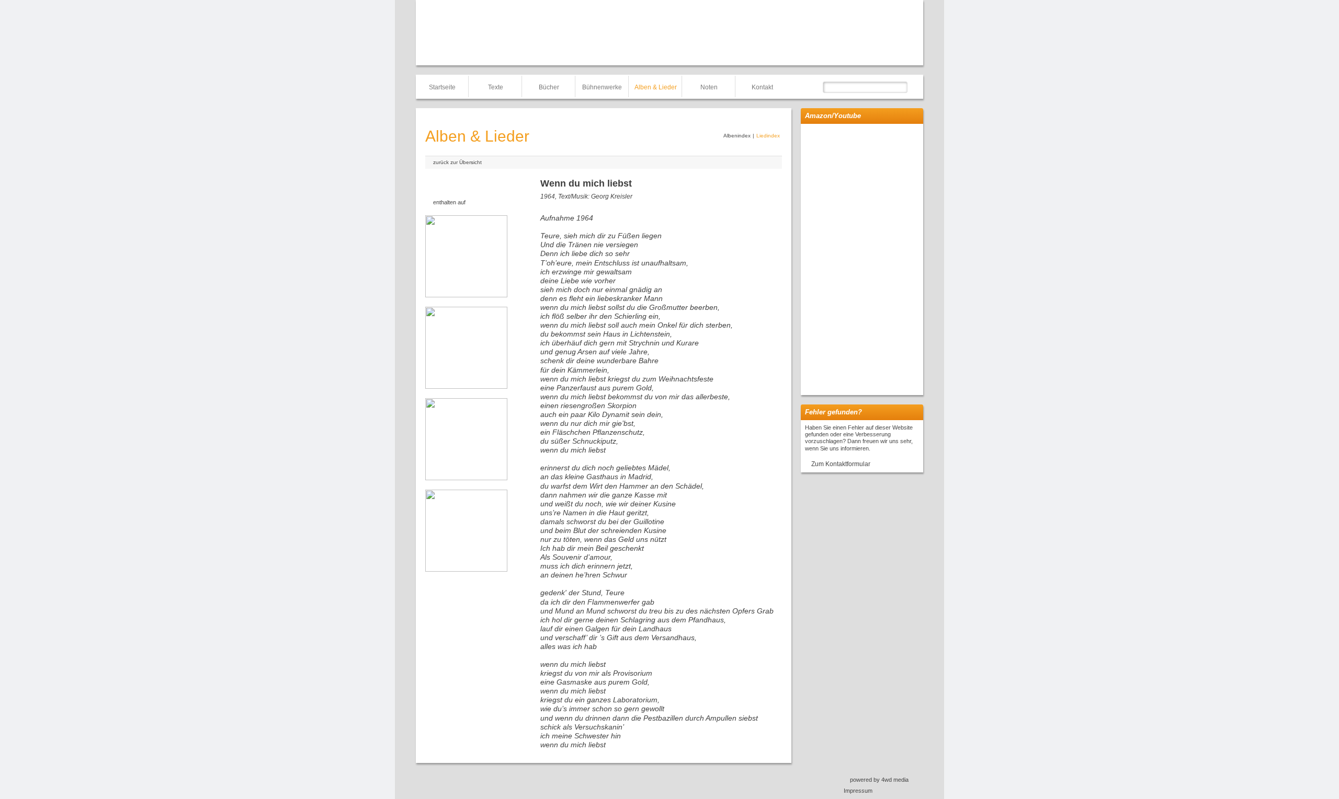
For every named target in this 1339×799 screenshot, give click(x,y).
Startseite (442, 87)
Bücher (549, 87)
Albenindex (737, 135)
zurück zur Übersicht (457, 162)
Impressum (858, 791)
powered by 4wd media (879, 780)
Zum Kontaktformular (840, 464)
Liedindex (768, 135)
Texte (495, 87)
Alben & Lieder (655, 87)
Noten (709, 87)
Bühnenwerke (602, 87)
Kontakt (762, 87)
